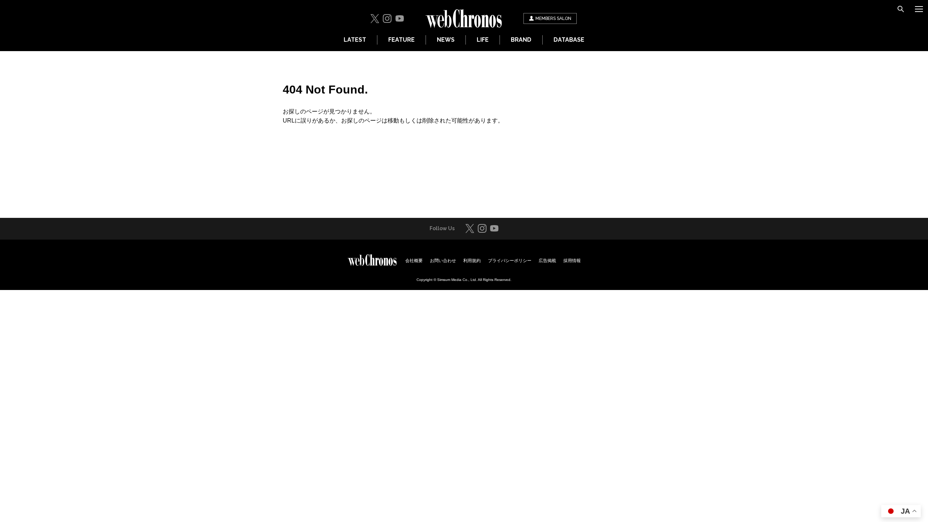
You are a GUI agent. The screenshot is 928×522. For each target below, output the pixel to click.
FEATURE (401, 39)
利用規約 (472, 260)
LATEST (355, 39)
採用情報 (572, 260)
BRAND (521, 39)
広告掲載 (547, 260)
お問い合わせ (443, 260)
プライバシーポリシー (509, 260)
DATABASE (569, 39)
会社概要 (414, 260)
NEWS (446, 39)
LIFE (483, 39)
